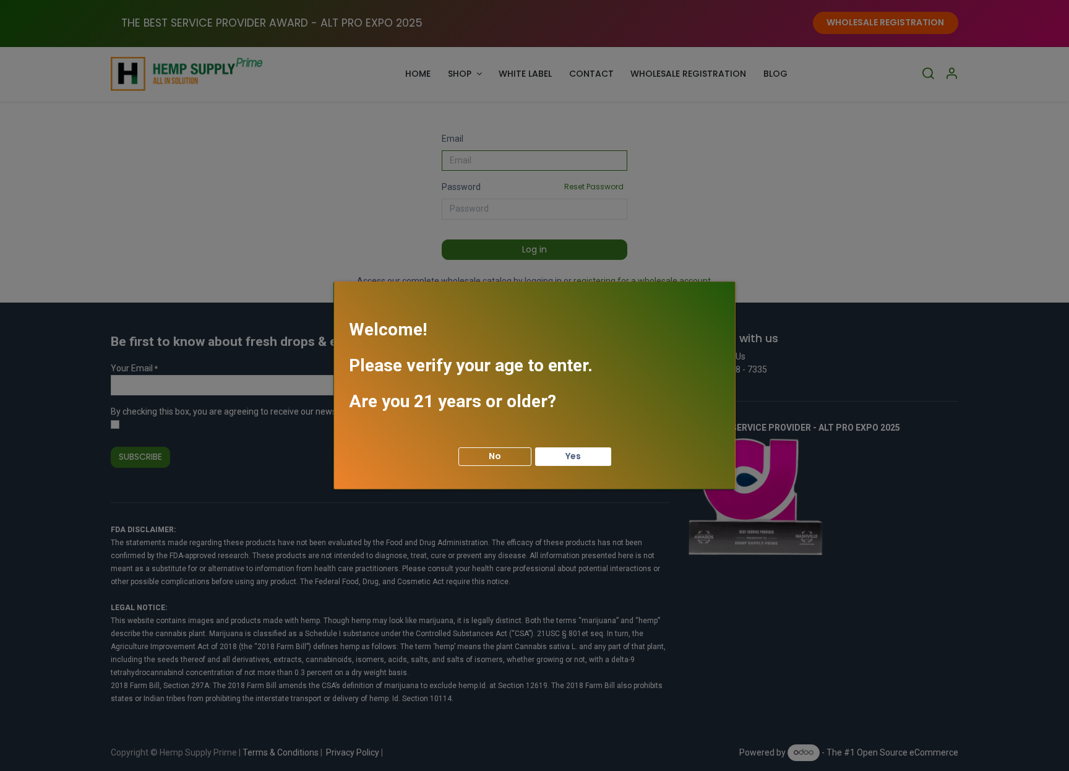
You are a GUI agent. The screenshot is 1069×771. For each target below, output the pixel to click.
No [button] (495, 456)
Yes (573, 456)
